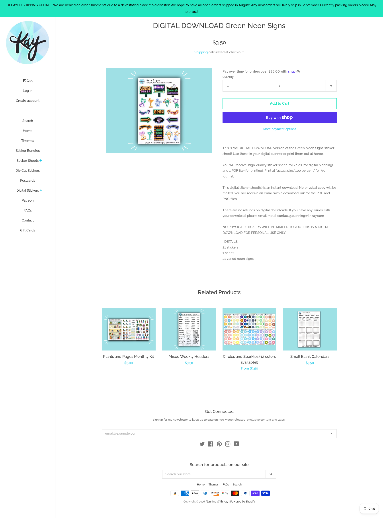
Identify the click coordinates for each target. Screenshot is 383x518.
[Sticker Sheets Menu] (41, 161)
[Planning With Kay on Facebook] (210, 445)
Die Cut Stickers (28, 171)
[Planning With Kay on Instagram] (228, 445)
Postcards (27, 181)
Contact (28, 220)
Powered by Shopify (242, 501)
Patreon (28, 200)
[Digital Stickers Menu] (41, 191)
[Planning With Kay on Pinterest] (219, 445)
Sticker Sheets (28, 161)
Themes (27, 141)
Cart (29, 81)
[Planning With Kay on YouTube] (236, 445)
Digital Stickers (27, 191)
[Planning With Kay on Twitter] (202, 445)
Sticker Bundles (28, 151)
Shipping (201, 52)
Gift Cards (27, 230)
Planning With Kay (216, 501)
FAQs (28, 210)
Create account (27, 101)
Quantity (228, 77)
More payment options (279, 129)
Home (27, 131)
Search (27, 121)
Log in (27, 91)
